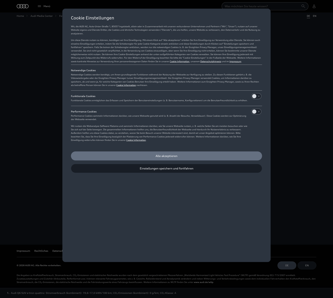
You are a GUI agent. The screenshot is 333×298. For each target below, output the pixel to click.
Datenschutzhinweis (210, 61)
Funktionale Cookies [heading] (83, 96)
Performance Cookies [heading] (84, 111)
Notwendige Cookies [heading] (83, 70)
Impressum (235, 61)
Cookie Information (179, 61)
